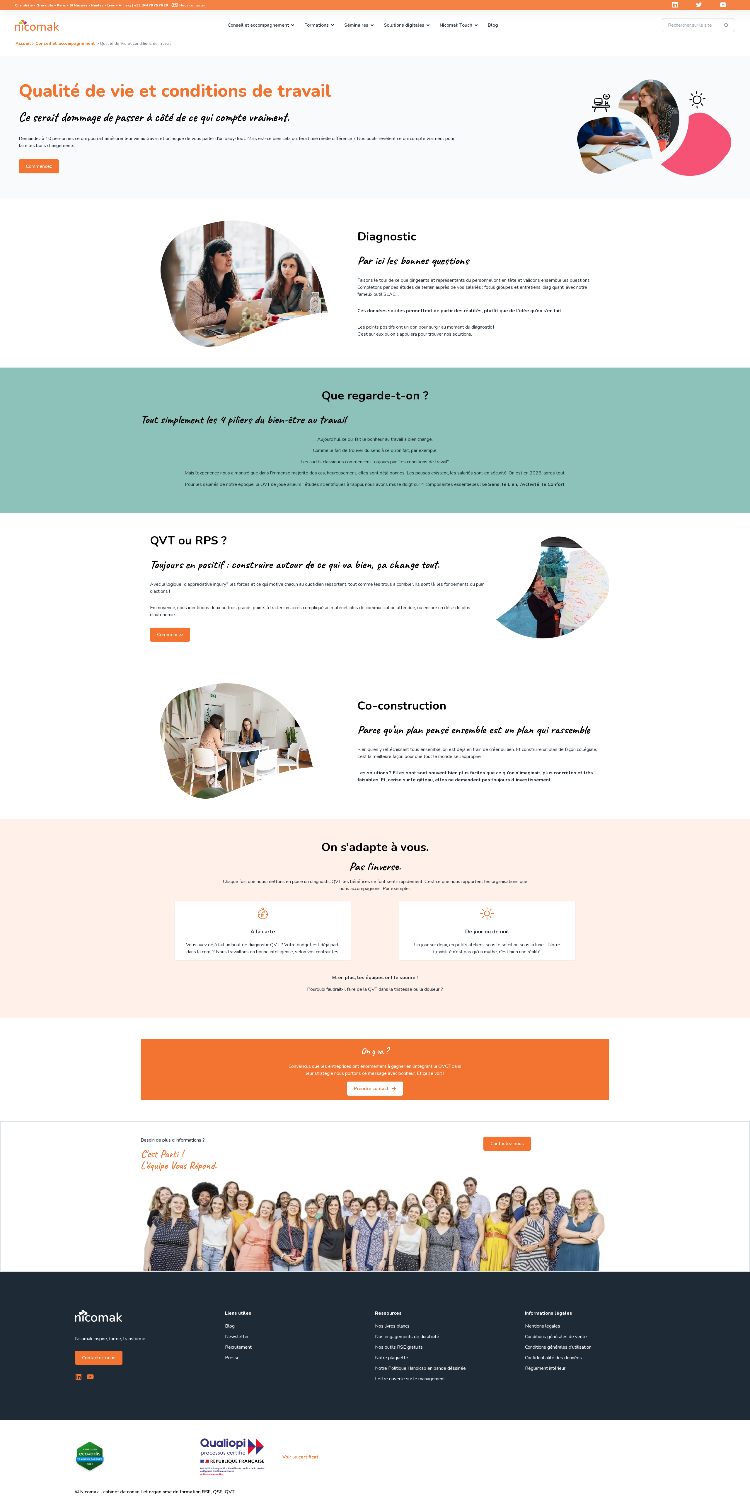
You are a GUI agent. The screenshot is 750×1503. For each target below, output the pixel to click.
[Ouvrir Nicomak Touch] (476, 25)
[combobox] (698, 25)
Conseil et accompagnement (65, 43)
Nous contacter (192, 5)
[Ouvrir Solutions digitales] (428, 25)
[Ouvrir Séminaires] (372, 25)
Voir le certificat (300, 1457)
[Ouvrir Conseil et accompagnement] (292, 25)
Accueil (23, 43)
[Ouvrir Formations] (332, 25)
